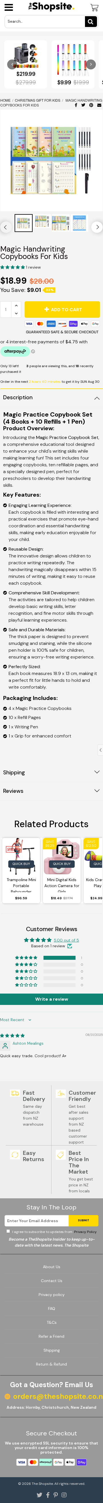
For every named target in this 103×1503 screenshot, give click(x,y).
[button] (13, 267)
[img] (12, 1035)
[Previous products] (12, 64)
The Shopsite (42, 1483)
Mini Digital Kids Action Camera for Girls (61, 884)
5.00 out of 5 (66, 940)
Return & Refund (51, 1364)
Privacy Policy (85, 1232)
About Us (51, 1266)
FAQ (51, 1308)
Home (5, 100)
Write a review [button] (51, 999)
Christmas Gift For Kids (37, 100)
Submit (83, 1220)
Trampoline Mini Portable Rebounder (21, 884)
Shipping (51, 1350)
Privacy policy (52, 1294)
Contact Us (51, 1280)
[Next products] (91, 64)
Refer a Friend (51, 1336)
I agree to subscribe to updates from (54, 1232)
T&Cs (52, 1322)
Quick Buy (21, 864)
